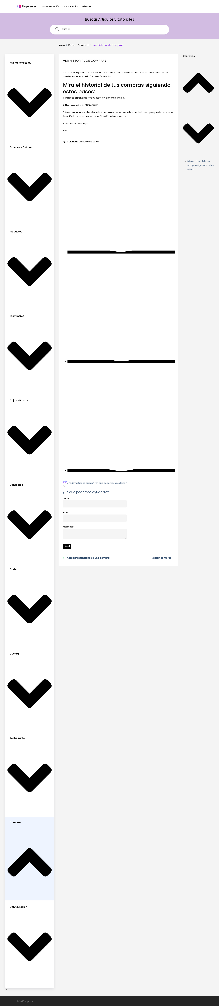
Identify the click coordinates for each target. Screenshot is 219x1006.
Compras (15, 822)
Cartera (14, 569)
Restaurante (17, 738)
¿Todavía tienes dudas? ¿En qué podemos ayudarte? (97, 482)
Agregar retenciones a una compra (88, 558)
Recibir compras (161, 558)
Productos (16, 231)
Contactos (16, 485)
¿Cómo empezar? (20, 62)
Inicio (62, 45)
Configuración (18, 907)
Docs (71, 45)
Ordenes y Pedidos (21, 147)
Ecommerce (17, 316)
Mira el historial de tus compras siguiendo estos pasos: (200, 165)
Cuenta (14, 653)
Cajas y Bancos (19, 400)
